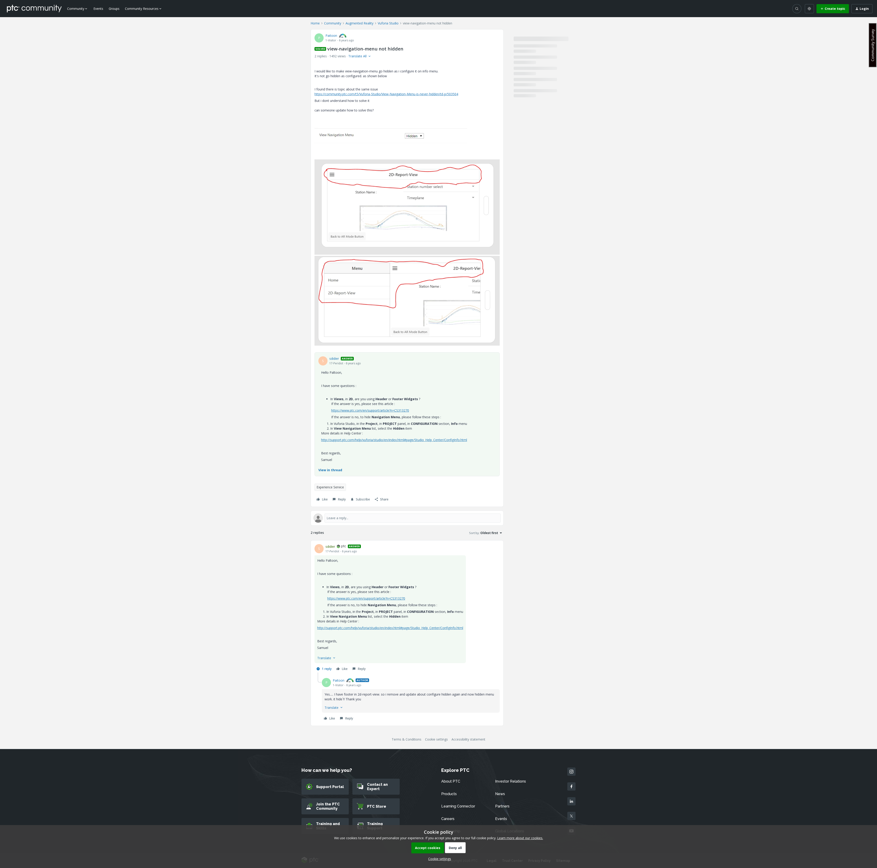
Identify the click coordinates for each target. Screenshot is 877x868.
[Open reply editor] (407, 518)
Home (315, 23)
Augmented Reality (359, 23)
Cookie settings (436, 739)
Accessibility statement (468, 739)
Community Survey (872, 45)
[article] (407, 608)
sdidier (334, 358)
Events (98, 8)
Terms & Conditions (406, 739)
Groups (114, 8)
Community (332, 23)
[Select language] (809, 8)
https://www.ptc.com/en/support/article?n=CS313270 (370, 410)
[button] (832, 8)
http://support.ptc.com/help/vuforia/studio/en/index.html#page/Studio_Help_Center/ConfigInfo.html (394, 440)
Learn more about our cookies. (520, 838)
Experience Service (330, 487)
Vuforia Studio (388, 23)
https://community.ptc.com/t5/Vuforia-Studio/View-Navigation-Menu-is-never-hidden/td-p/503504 (386, 94)
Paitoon (331, 35)
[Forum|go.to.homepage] (34, 8)
